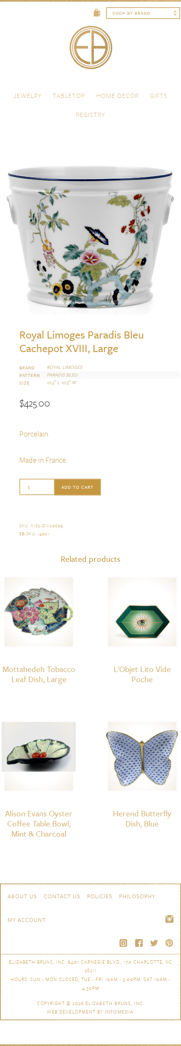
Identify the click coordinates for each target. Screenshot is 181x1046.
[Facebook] (138, 943)
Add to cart (77, 487)
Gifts (159, 95)
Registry (90, 114)
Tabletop (69, 95)
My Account (27, 920)
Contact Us (62, 896)
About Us (22, 896)
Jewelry (27, 95)
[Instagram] (169, 919)
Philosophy (137, 896)
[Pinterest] (169, 943)
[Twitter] (154, 943)
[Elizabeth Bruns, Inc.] (90, 51)
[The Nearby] (123, 943)
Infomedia (119, 1011)
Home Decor (117, 95)
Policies (99, 896)
